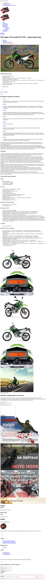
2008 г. (4, 125)
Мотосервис (5, 25)
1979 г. (4, 99)
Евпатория (7, 27)
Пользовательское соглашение (9, 541)
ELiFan (29, 559)
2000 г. (4, 121)
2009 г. (4, 131)
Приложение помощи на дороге (9, 5)
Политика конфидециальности (9, 540)
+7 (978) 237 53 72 (6, 4)
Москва (6, 28)
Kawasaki (5, 91)
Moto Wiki (5, 31)
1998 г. (4, 116)
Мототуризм (5, 24)
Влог (4, 22)
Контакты (5, 547)
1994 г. (4, 110)
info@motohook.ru (6, 553)
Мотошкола (5, 26)
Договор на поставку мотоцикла (9, 542)
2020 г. (4, 137)
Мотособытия (6, 29)
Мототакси (5, 23)
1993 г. (4, 104)
